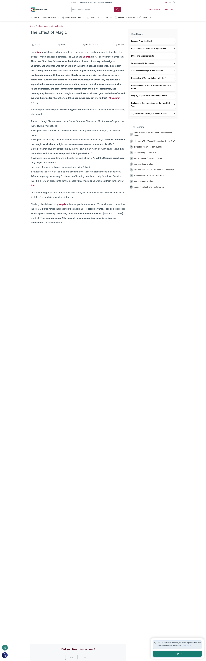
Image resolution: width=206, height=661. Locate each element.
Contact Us (146, 17)
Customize (187, 646)
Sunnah (87, 56)
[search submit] (117, 9)
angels (62, 204)
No (85, 657)
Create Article (154, 9)
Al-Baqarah (114, 98)
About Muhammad (73, 17)
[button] (90, 45)
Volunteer (169, 9)
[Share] (5, 648)
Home (36, 17)
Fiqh (106, 17)
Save (37, 44)
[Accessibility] (170, 2)
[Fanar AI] (5, 655)
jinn (39, 52)
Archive (121, 17)
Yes (71, 657)
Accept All (177, 654)
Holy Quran (133, 17)
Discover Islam (49, 17)
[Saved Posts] (174, 2)
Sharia (92, 17)
